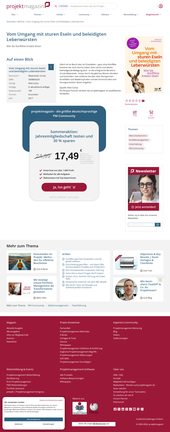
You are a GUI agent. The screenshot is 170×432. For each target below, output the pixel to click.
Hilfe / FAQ (118, 375)
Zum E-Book (42, 269)
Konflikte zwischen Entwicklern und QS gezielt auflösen (84, 260)
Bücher (21, 21)
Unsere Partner (120, 398)
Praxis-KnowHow (70, 322)
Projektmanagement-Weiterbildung (23, 375)
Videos (116, 335)
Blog (115, 331)
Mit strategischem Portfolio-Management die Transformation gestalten (43, 285)
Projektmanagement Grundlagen (75, 361)
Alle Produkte (66, 375)
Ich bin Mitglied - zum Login (64, 196)
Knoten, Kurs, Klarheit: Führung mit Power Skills (85, 277)
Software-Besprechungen (72, 378)
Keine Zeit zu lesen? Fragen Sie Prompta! (84, 273)
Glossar (63, 341)
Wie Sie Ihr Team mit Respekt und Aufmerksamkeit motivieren (81, 286)
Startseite (11, 21)
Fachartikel (65, 328)
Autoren (10, 338)
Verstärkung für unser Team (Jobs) (129, 391)
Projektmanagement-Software (77, 369)
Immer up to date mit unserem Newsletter (142, 217)
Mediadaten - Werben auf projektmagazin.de (134, 385)
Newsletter (12, 341)
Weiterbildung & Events (20, 369)
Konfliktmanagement (139, 140)
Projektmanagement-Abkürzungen (76, 355)
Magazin (11, 322)
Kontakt (117, 378)
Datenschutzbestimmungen (51, 400)
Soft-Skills (64, 358)
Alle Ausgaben (13, 331)
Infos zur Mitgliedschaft (17, 335)
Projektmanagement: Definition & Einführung (81, 348)
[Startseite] (28, 6)
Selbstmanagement (58, 305)
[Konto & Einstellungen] (160, 6)
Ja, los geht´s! (64, 187)
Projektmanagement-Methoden (75, 331)
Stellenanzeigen (120, 338)
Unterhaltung (135, 144)
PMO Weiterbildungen (17, 385)
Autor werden (119, 388)
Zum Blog (147, 297)
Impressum (118, 402)
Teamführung (79, 305)
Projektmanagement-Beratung (127, 328)
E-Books (63, 335)
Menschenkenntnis (138, 135)
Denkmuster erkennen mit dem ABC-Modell (86, 281)
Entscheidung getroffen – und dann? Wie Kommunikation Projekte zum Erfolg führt (85, 265)
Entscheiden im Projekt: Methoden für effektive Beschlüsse (43, 258)
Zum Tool (147, 270)
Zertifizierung (13, 378)
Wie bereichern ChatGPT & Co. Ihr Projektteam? (150, 286)
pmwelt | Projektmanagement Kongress (25, 391)
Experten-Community (125, 322)
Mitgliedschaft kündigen (124, 381)
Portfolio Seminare (15, 388)
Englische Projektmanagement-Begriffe (78, 351)
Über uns (118, 369)
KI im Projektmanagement (19, 381)
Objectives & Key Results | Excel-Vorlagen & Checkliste (150, 258)
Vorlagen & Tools (68, 338)
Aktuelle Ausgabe (15, 328)
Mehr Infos (41, 297)
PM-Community (136, 148)
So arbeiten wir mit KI (123, 395)
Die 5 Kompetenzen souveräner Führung (85, 270)
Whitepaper (65, 345)
